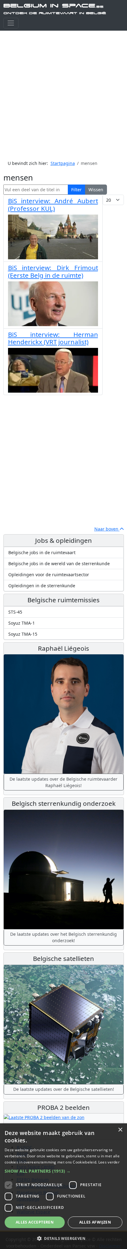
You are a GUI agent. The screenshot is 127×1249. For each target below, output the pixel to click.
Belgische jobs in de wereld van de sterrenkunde (59, 563)
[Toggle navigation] (10, 23)
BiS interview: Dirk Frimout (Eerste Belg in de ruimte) (53, 271)
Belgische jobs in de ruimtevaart (42, 552)
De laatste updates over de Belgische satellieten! (63, 1089)
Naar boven (107, 529)
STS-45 (15, 612)
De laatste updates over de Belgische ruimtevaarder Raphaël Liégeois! (63, 782)
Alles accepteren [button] (35, 1222)
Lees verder (109, 1162)
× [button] (120, 1130)
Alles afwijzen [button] (95, 1222)
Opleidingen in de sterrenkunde (41, 585)
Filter (76, 189)
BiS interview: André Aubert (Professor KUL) (53, 204)
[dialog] (63, 1186)
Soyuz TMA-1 (21, 623)
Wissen (95, 189)
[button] (63, 1171)
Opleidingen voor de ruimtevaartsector (48, 574)
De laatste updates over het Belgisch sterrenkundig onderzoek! (63, 937)
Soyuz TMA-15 (22, 634)
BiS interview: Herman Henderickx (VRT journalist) (53, 338)
